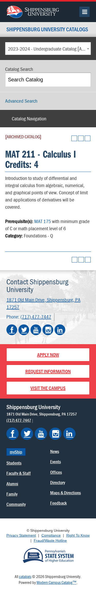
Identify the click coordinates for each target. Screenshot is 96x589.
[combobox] (48, 48)
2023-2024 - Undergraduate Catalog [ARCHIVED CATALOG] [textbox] (49, 48)
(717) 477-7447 (35, 316)
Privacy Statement (21, 535)
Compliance (51, 535)
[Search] (84, 80)
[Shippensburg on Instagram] (55, 434)
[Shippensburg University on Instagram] (47, 329)
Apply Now (48, 354)
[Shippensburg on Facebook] (12, 434)
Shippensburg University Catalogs (47, 29)
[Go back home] (32, 11)
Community (16, 504)
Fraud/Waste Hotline (50, 540)
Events (55, 462)
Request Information (48, 371)
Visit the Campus (48, 388)
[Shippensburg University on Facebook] (11, 329)
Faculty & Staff (18, 473)
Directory (57, 482)
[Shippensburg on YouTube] (41, 434)
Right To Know (78, 535)
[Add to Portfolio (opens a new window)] (74, 138)
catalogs (25, 576)
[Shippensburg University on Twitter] (23, 329)
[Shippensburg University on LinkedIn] (60, 329)
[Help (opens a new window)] (87, 138)
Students (14, 463)
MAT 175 (42, 221)
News (54, 451)
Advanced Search (21, 101)
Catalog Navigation (29, 118)
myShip (16, 452)
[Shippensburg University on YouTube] (35, 329)
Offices (56, 472)
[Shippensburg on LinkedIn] (69, 434)
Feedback (58, 503)
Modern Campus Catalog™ (57, 582)
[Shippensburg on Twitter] (27, 434)
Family (11, 494)
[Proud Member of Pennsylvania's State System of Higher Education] (48, 555)
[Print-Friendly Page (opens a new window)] (81, 138)
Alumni (12, 484)
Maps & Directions (65, 493)
